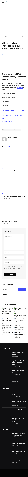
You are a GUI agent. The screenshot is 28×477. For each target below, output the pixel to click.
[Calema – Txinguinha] (6, 462)
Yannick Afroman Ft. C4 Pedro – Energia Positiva (6, 117)
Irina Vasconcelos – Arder (9, 221)
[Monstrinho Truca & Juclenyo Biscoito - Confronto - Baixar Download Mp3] (8, 310)
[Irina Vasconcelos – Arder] (14, 209)
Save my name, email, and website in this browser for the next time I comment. (13, 268)
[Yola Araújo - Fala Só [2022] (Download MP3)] (20, 320)
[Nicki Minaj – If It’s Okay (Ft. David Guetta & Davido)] (6, 435)
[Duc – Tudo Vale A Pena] (6, 453)
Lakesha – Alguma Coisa (18, 379)
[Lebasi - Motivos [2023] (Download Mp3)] (20, 329)
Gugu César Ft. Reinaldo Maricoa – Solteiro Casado (18, 362)
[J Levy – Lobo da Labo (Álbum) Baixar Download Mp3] (8, 320)
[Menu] (3, 2)
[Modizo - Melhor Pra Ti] (8, 333)
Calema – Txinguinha (17, 460)
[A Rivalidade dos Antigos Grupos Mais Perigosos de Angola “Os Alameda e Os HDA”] (8, 327)
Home (3, 36)
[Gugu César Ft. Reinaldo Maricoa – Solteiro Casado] (6, 363)
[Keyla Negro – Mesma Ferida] (6, 373)
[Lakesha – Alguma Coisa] (6, 381)
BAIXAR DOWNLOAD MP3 (14, 111)
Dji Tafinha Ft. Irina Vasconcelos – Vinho (13, 196)
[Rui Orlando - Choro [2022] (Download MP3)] (20, 309)
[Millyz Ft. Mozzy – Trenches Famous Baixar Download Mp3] (14, 62)
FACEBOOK (6, 295)
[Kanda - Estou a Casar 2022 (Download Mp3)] (20, 315)
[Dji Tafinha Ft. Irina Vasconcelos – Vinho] (14, 184)
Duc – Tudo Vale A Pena (18, 451)
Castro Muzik (12, 137)
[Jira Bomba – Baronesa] (6, 445)
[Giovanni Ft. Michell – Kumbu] (14, 158)
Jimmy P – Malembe (17, 410)
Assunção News (19, 473)
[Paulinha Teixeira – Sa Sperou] (6, 354)
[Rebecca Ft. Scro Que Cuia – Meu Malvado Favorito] (6, 420)
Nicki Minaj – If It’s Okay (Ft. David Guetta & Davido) (18, 435)
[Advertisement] (14, 21)
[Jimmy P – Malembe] (6, 412)
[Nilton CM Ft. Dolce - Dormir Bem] (20, 324)
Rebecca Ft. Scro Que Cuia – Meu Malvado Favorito (18, 419)
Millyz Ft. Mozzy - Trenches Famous (11, 129)
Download (20, 87)
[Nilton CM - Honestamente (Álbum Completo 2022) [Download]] (20, 335)
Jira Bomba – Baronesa (18, 443)
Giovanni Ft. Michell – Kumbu (10, 171)
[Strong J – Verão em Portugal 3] (6, 395)
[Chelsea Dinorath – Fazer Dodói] (6, 403)
